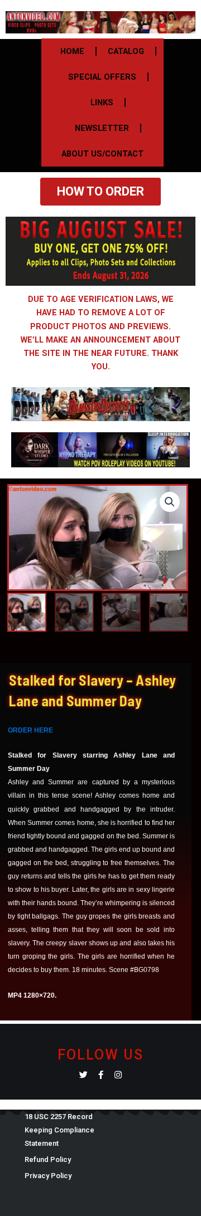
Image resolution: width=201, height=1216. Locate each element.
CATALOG (126, 51)
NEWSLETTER (102, 128)
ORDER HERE (30, 730)
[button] (170, 502)
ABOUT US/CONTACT (102, 154)
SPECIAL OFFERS (102, 77)
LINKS (101, 102)
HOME (72, 51)
